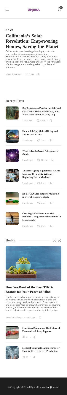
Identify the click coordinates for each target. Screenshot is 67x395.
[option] (33, 302)
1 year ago (16, 74)
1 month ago (29, 317)
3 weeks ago (27, 203)
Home (10, 30)
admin (8, 74)
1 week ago (27, 121)
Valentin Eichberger (14, 317)
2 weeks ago (27, 140)
